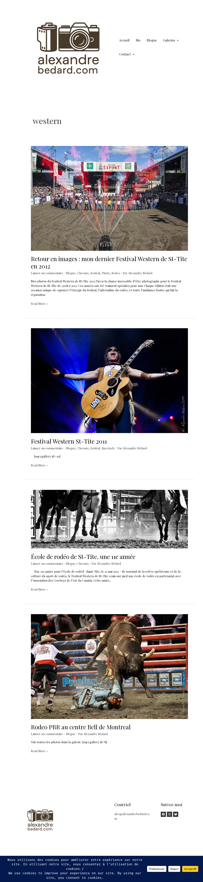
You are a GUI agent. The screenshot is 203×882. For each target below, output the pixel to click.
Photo (106, 273)
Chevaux (83, 273)
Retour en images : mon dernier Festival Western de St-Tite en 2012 (109, 262)
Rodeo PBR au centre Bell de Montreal (81, 727)
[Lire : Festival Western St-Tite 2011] (109, 380)
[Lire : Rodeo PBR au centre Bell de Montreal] (109, 666)
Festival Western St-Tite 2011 (69, 441)
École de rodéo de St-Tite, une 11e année (83, 557)
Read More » (39, 303)
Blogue (71, 273)
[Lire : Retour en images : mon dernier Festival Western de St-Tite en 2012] (109, 198)
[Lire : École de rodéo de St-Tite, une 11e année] (109, 519)
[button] (177, 40)
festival (95, 273)
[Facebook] (163, 814)
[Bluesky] (175, 814)
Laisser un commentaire (47, 273)
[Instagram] (169, 814)
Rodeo (116, 273)
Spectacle (108, 448)
